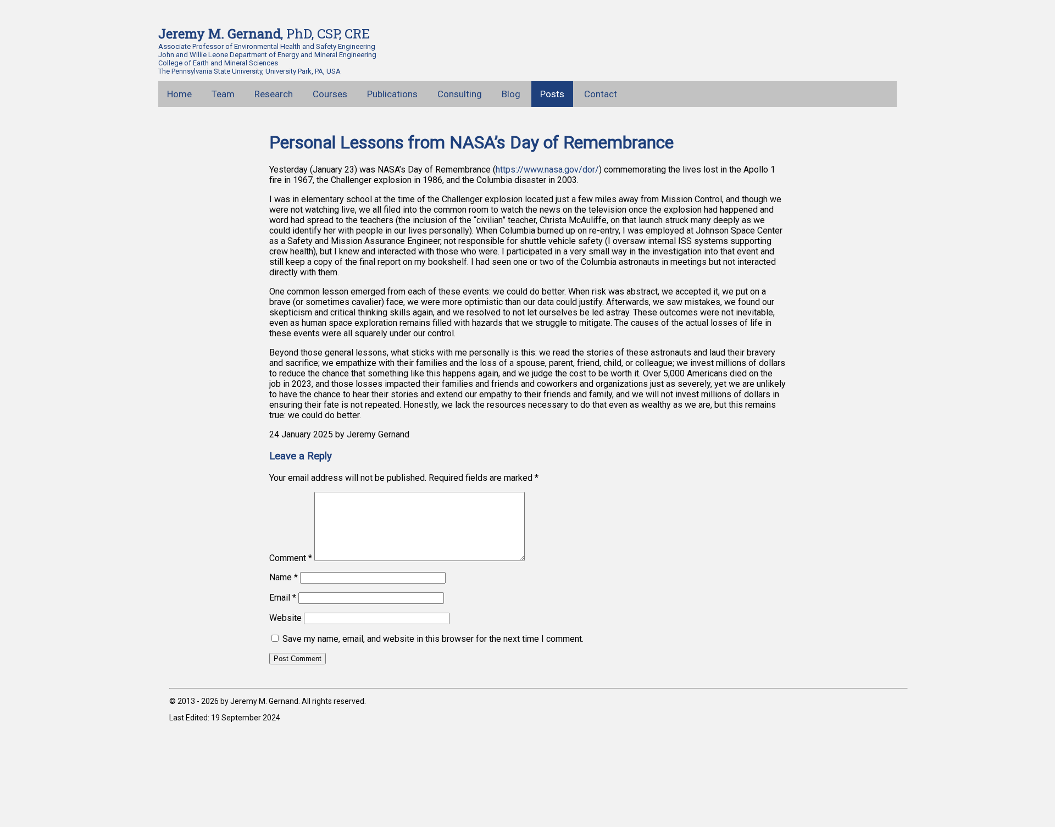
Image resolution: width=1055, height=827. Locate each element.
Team (223, 93)
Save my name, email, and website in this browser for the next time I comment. (433, 639)
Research (273, 93)
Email (282, 597)
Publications (392, 93)
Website (285, 618)
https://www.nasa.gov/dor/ (547, 169)
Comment (290, 558)
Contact (600, 93)
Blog (511, 93)
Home (179, 93)
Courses (330, 93)
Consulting (459, 93)
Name (283, 577)
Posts (552, 93)
